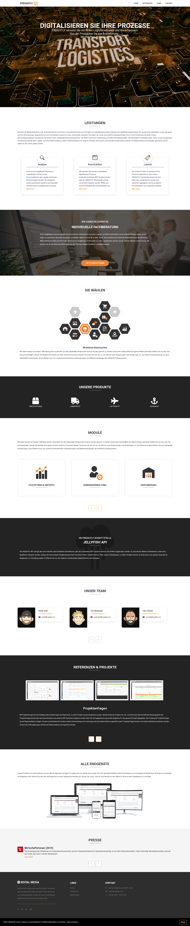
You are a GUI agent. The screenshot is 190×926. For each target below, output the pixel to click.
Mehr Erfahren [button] (72, 922)
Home (72, 888)
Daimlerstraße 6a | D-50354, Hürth (120, 888)
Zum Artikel (29, 857)
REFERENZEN (147, 3)
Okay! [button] (183, 922)
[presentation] (91, 508)
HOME (136, 3)
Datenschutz (74, 895)
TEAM (159, 3)
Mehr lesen (30, 189)
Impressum (74, 891)
